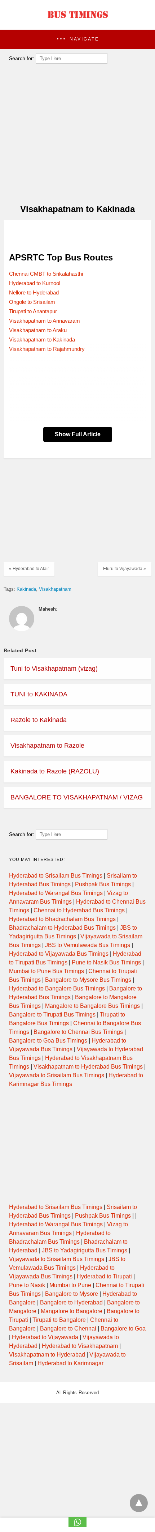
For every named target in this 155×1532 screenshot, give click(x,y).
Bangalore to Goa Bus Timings (48, 1040)
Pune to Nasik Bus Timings (106, 962)
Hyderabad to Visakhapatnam (80, 1346)
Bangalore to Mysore (71, 1294)
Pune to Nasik (27, 1285)
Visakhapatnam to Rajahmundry (47, 349)
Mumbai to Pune (70, 1285)
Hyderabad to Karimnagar (70, 1363)
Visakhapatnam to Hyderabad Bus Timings (88, 1067)
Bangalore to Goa (123, 1328)
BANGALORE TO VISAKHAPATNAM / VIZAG (76, 797)
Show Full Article (78, 434)
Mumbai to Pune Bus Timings (46, 971)
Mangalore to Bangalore (71, 1311)
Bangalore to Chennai (68, 1328)
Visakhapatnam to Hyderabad (47, 1354)
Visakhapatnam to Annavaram (44, 321)
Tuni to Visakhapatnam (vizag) (54, 668)
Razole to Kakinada (38, 719)
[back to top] (139, 1503)
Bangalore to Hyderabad (71, 1302)
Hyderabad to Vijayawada (45, 1337)
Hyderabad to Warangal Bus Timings (56, 893)
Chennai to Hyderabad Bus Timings (79, 910)
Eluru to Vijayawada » (124, 568)
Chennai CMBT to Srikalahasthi (46, 274)
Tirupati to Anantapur (33, 311)
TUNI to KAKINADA (38, 694)
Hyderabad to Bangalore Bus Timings (57, 988)
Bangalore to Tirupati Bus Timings (52, 1014)
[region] (75, 235)
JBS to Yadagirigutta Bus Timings (84, 1250)
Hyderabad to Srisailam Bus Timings (55, 876)
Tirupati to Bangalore (59, 1320)
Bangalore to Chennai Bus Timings (78, 1032)
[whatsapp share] (77, 1525)
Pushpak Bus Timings (103, 884)
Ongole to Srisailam (32, 302)
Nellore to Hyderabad (34, 292)
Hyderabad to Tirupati (104, 1276)
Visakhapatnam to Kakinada (42, 339)
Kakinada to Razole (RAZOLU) (54, 771)
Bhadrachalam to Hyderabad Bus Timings (62, 928)
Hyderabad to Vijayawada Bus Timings (58, 954)
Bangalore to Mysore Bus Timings (88, 980)
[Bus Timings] (77, 19)
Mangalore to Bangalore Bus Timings (92, 1006)
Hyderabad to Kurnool (34, 283)
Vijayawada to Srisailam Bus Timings (56, 1075)
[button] (77, 39)
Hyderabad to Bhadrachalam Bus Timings (62, 919)
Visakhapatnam (55, 589)
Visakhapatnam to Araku (38, 330)
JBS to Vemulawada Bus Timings (87, 945)
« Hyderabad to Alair (29, 568)
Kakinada (26, 589)
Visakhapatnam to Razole (47, 745)
